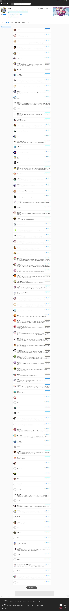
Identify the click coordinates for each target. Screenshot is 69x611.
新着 (2, 22)
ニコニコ (5, 4)
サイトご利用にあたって (33, 601)
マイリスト (12, 22)
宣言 (28, 601)
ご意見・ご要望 (9, 605)
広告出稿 (32, 605)
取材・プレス (37, 605)
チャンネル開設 (27, 605)
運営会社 (40, 601)
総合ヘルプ (3, 605)
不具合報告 (14, 605)
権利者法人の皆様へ (20, 605)
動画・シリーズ (18, 22)
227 (25, 10)
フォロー (7, 22)
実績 (28, 22)
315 (21, 10)
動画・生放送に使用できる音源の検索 (20, 601)
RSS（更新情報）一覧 (10, 601)
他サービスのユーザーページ (42, 8)
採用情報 (41, 605)
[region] (6, 28)
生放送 (23, 22)
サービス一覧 (4, 601)
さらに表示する (32, 587)
